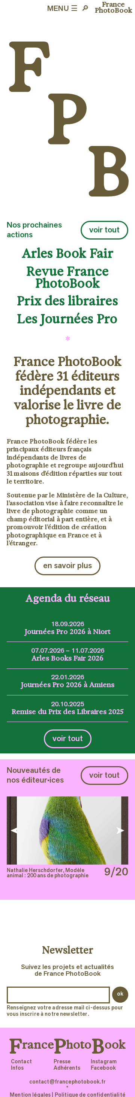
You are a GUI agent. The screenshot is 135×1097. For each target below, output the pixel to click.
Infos (17, 1068)
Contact (21, 1062)
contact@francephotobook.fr (67, 1082)
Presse (62, 1062)
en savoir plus (67, 566)
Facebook (103, 1068)
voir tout (104, 230)
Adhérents (67, 1068)
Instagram (104, 1062)
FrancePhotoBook (113, 7)
